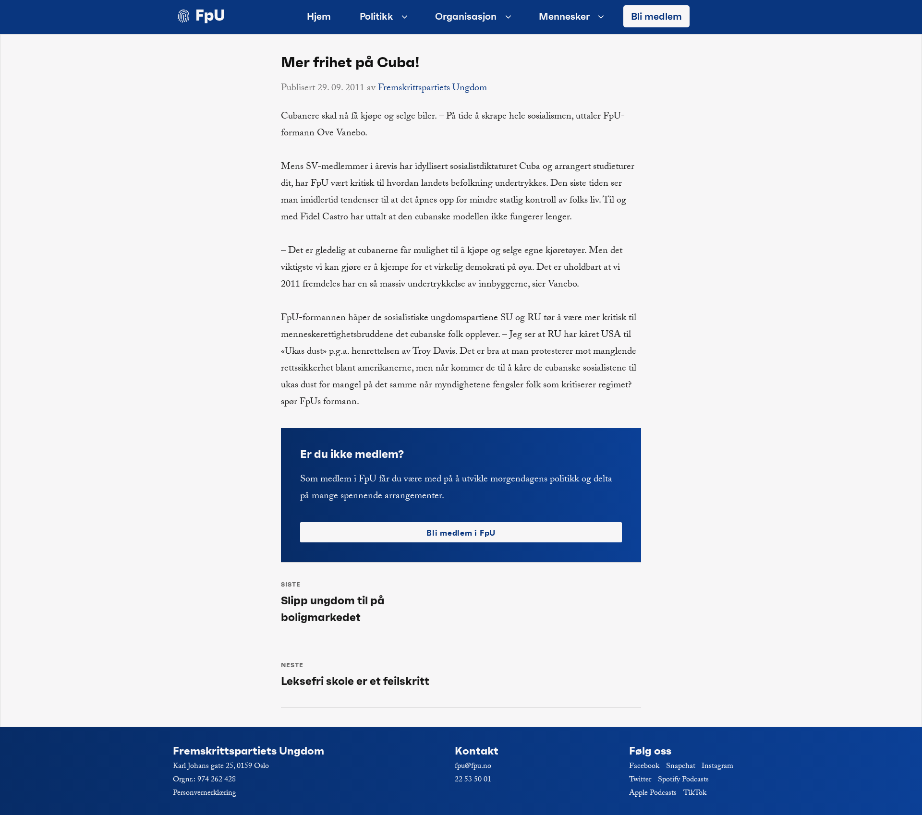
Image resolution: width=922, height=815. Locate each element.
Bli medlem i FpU (461, 533)
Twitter (640, 780)
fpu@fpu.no (473, 766)
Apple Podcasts (653, 793)
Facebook (644, 766)
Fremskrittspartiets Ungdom (432, 89)
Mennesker (564, 16)
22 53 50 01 (473, 780)
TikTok (694, 793)
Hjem (319, 16)
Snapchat (680, 766)
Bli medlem (656, 16)
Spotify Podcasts (683, 780)
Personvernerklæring (204, 793)
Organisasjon (466, 16)
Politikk (376, 16)
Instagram (717, 766)
